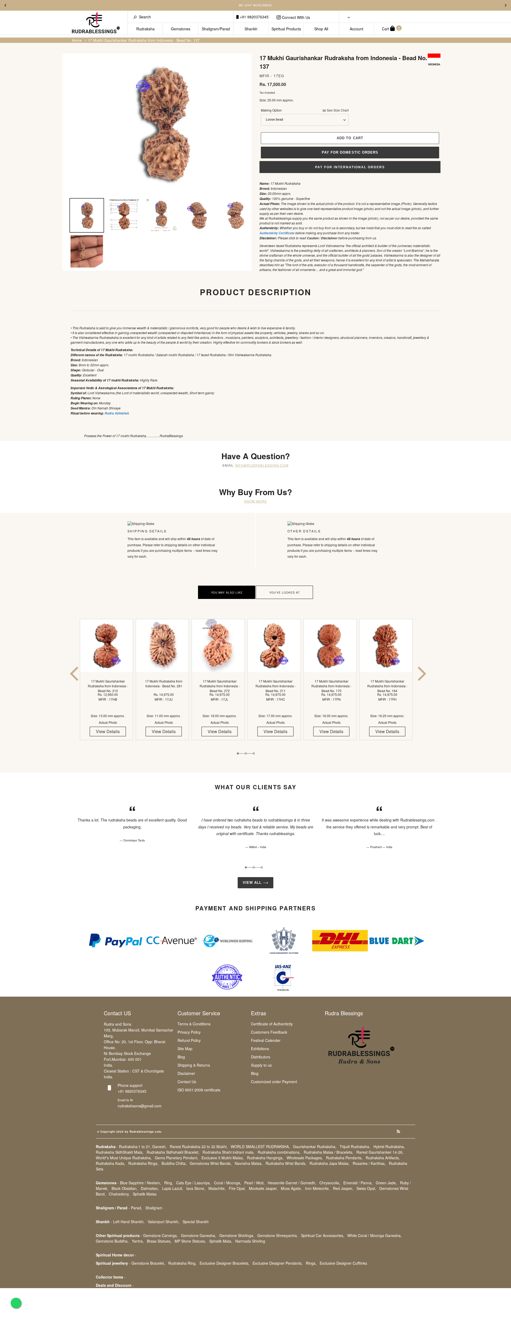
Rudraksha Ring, (182, 1263)
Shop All (321, 28)
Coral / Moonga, (227, 1182)
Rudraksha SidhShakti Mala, (119, 1152)
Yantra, (138, 1241)
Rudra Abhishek (117, 413)
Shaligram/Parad (216, 28)
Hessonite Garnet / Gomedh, (292, 1182)
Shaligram (153, 1207)
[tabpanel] (108, 684)
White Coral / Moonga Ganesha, (374, 1235)
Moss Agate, (291, 1188)
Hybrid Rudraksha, (389, 1146)
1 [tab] (238, 753)
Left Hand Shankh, (129, 1221)
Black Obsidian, (125, 1188)
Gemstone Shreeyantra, (277, 1235)
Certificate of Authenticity (272, 1023)
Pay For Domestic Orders (350, 152)
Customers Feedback (269, 1032)
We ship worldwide (255, 5)
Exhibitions (260, 1048)
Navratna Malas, (248, 1163)
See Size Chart (337, 110)
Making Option (305, 110)
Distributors (260, 1056)
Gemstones (180, 28)
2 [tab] (246, 753)
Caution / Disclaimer (322, 238)
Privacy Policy (189, 1032)
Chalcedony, (119, 1194)
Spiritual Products (286, 28)
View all (253, 883)
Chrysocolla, (329, 1182)
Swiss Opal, (366, 1188)
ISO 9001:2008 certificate (199, 1089)
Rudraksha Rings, (143, 1163)
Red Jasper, (343, 1188)
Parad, (136, 1207)
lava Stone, (195, 1188)
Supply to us (261, 1065)
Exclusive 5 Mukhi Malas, (222, 1157)
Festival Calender (266, 1040)
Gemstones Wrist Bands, (211, 1163)
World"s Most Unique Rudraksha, (124, 1157)
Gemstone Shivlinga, (236, 1235)
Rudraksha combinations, (279, 1152)
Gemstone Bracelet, (148, 1263)
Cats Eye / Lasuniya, (193, 1182)
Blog (181, 1056)
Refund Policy (189, 1040)
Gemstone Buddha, (112, 1241)
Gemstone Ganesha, (198, 1235)
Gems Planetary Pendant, (176, 1157)
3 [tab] (254, 753)
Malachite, (217, 1188)
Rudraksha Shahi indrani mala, (228, 1152)
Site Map (185, 1048)
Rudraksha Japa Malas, (329, 1163)
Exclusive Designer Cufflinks (343, 1263)
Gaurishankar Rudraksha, (314, 1146)
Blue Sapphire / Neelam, (140, 1182)
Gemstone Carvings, (160, 1235)
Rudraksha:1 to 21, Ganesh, (143, 1146)
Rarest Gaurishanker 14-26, (379, 1152)
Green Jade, (386, 1182)
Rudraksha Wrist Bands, (286, 1163)
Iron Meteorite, (317, 1188)
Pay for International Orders (350, 167)
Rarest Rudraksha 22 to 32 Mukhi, (199, 1146)
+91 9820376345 (254, 16)
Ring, (168, 1182)
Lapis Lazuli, (172, 1188)
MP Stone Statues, (190, 1241)
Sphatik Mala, (220, 1241)
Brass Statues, (159, 1241)
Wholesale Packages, (305, 1157)
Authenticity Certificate (277, 233)
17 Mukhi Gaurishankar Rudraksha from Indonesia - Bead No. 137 (144, 40)
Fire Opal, (237, 1188)
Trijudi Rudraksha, (355, 1146)
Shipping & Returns (194, 1065)
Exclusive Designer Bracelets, (224, 1263)
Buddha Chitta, (174, 1163)
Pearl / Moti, (254, 1182)
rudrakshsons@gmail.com (140, 1105)
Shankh (251, 28)
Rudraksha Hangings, (265, 1157)
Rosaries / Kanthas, (369, 1163)
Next (505, 5)
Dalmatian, (150, 1188)
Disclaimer (186, 1073)
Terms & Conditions (194, 1023)
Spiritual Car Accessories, (322, 1235)
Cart (391, 28)
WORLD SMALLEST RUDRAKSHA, (260, 1146)
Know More (255, 501)
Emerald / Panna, (358, 1182)
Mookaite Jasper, (263, 1188)
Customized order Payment (274, 1081)
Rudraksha (145, 28)
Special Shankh (196, 1221)
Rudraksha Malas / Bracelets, (328, 1152)
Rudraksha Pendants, (344, 1157)
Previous (5, 5)
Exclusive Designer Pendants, (278, 1263)
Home (77, 40)
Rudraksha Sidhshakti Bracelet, (173, 1152)
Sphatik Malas (144, 1194)
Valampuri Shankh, (163, 1221)
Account (356, 28)
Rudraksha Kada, (110, 1163)
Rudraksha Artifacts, (383, 1157)
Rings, (311, 1263)
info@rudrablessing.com (261, 465)
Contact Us (187, 1081)
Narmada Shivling (250, 1241)
